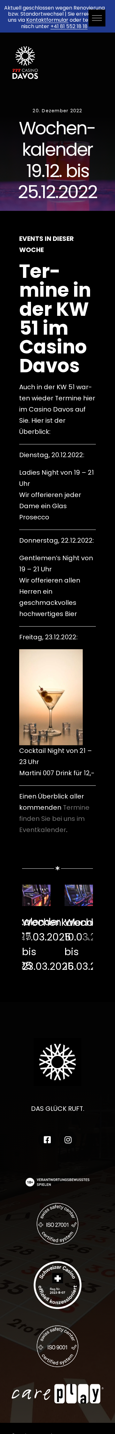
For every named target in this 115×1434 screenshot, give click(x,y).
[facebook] (47, 1139)
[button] (96, 18)
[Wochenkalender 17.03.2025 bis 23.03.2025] (79, 889)
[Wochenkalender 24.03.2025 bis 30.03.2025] (36, 889)
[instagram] (68, 1139)
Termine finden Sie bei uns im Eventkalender (54, 818)
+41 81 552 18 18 (69, 26)
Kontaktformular (47, 20)
